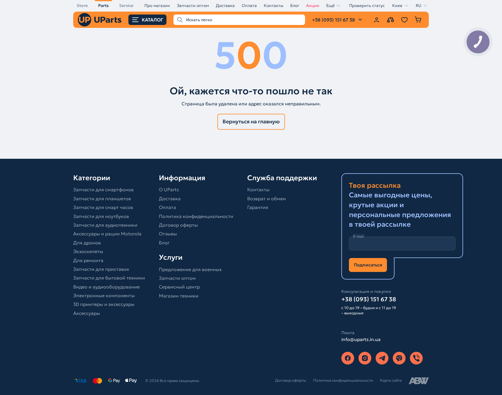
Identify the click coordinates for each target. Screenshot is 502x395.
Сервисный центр (179, 287)
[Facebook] (347, 358)
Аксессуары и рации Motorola (107, 234)
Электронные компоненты (104, 295)
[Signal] (416, 358)
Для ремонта (88, 260)
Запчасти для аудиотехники (105, 225)
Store (82, 5)
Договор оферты (178, 225)
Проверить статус (367, 5)
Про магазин (157, 5)
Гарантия (257, 207)
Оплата (249, 5)
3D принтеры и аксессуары (104, 304)
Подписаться (368, 265)
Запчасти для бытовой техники (109, 278)
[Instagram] (364, 358)
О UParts (169, 189)
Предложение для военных (190, 269)
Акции (312, 5)
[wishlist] (404, 20)
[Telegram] (382, 358)
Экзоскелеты (88, 251)
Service (126, 5)
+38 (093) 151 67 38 (368, 299)
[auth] (376, 20)
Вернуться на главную (251, 121)
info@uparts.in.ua (361, 339)
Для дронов (87, 243)
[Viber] (399, 358)
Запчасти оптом (193, 5)
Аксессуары (86, 313)
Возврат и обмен (266, 198)
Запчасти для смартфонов (103, 189)
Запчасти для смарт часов (103, 207)
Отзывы (168, 234)
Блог (294, 5)
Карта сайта (391, 380)
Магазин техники (178, 296)
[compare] (390, 20)
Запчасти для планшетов (102, 198)
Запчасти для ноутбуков (101, 216)
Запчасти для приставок (101, 269)
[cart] (418, 20)
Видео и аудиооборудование (106, 287)
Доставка (225, 5)
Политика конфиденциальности (196, 216)
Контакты (273, 5)
